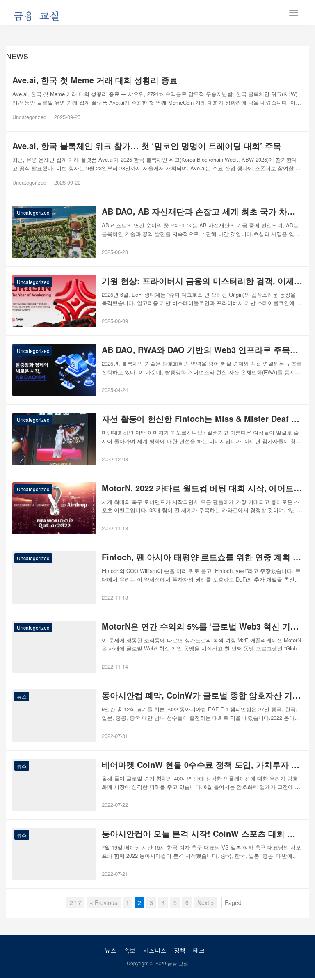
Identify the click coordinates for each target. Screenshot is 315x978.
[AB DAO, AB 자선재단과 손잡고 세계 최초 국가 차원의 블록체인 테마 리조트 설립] (54, 232)
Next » (205, 902)
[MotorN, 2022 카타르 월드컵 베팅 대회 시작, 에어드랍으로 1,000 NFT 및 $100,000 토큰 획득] (54, 508)
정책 (179, 950)
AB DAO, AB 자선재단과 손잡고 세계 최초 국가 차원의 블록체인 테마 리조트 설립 (202, 211)
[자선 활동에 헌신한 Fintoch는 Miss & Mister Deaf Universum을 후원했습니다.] (54, 439)
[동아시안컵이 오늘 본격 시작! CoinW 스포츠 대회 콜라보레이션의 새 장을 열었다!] (54, 854)
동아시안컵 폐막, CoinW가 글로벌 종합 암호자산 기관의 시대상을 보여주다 (202, 695)
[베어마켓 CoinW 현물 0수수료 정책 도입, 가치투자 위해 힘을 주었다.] (54, 785)
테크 (199, 950)
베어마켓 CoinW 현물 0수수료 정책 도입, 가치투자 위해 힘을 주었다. (202, 764)
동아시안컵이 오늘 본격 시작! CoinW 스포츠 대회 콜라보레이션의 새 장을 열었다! (202, 833)
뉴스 (22, 696)
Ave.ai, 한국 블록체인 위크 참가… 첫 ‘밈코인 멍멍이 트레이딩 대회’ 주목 (146, 145)
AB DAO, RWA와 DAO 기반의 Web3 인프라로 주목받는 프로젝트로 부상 (202, 349)
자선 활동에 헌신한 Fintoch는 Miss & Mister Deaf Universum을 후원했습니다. (202, 418)
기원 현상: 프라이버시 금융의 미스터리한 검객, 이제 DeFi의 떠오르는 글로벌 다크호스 (202, 280)
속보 (129, 950)
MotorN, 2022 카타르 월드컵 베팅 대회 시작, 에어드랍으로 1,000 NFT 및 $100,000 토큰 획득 (202, 488)
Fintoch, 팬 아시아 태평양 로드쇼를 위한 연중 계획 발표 (202, 557)
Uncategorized (29, 117)
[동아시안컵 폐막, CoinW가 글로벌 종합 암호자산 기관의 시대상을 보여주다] (54, 715)
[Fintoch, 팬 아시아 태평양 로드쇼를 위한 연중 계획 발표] (54, 577)
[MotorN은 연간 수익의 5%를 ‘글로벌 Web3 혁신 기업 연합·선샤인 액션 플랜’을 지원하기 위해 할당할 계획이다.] (54, 647)
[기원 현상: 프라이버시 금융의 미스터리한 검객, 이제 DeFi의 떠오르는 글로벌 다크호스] (54, 301)
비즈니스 (154, 950)
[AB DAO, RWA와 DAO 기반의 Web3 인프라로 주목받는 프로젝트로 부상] (54, 370)
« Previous (103, 902)
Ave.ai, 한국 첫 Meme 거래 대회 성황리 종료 (95, 80)
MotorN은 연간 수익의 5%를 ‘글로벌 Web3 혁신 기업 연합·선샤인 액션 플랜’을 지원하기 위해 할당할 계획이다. (202, 626)
